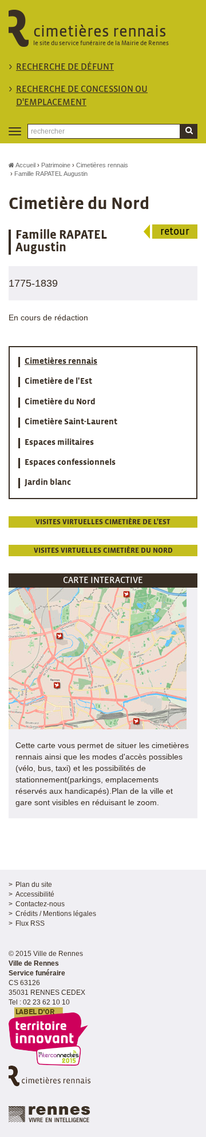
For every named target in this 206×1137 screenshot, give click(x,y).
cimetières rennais (101, 35)
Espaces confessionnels (70, 463)
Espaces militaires (59, 443)
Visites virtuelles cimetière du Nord (103, 551)
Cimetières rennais (102, 165)
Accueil (24, 165)
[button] (98, 657)
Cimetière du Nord (60, 402)
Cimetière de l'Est (58, 381)
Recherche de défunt (65, 67)
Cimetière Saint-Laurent (71, 422)
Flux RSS (30, 923)
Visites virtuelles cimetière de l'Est (103, 522)
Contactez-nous (40, 904)
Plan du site (33, 885)
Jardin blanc (48, 483)
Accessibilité (34, 894)
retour (174, 232)
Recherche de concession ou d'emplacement (82, 96)
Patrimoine (55, 165)
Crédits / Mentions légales (55, 914)
